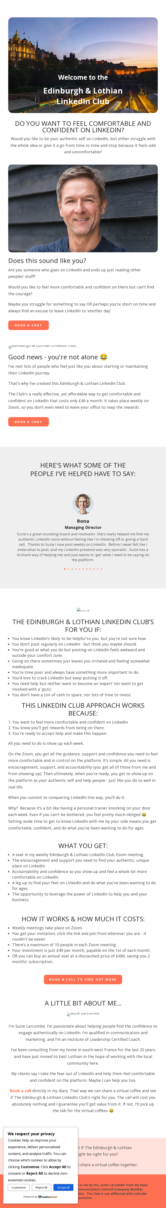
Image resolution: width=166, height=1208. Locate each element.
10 (98, 569)
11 (101, 569)
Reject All (41, 1187)
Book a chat (28, 325)
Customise (19, 1187)
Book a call (20, 1090)
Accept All (63, 1187)
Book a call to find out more (83, 979)
